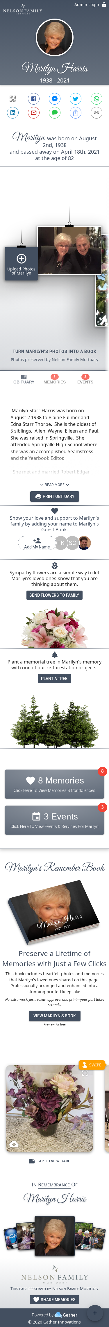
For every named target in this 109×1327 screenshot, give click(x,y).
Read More (55, 485)
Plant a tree (54, 678)
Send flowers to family (54, 595)
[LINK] (96, 113)
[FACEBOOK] (34, 99)
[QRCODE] (13, 99)
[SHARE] (75, 113)
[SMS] (54, 113)
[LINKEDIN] (13, 113)
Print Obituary (58, 496)
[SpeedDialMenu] (95, 1313)
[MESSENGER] (54, 99)
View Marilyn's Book (54, 1016)
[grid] (54, 278)
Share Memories (58, 1299)
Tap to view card (54, 1161)
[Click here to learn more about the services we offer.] (55, 1275)
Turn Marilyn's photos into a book (55, 351)
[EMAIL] (34, 113)
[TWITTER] (75, 99)
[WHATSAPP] (96, 99)
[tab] (23, 379)
